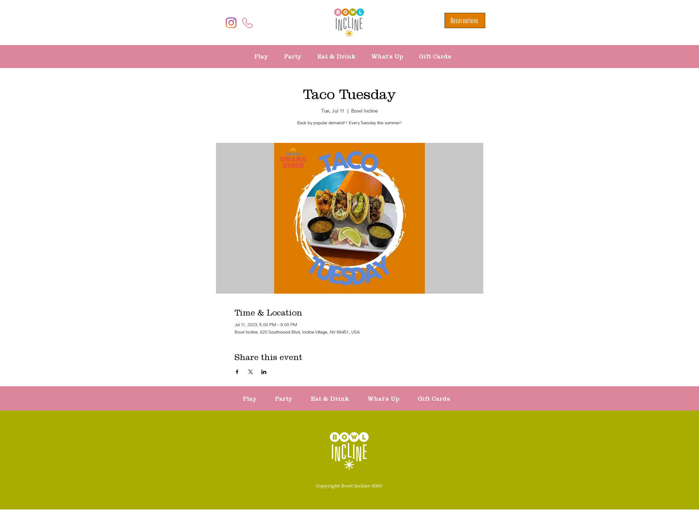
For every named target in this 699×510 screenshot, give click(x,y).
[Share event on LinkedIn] (263, 372)
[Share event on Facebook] (237, 372)
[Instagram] (231, 22)
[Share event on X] (250, 372)
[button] (265, 56)
